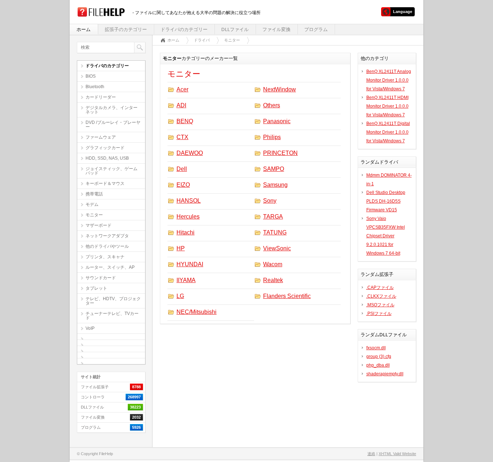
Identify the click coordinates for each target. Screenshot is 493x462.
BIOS (91, 76)
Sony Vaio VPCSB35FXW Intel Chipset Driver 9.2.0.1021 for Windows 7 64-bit (385, 236)
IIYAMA (186, 280)
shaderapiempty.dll (384, 373)
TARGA (273, 216)
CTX (182, 137)
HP (180, 248)
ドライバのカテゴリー (184, 29)
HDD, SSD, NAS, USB (107, 158)
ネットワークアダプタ (107, 235)
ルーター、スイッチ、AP (110, 267)
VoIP (90, 328)
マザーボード (99, 225)
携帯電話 (94, 194)
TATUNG (275, 232)
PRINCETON (280, 153)
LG (180, 296)
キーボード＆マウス (105, 183)
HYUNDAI (189, 264)
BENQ (184, 121)
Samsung (275, 185)
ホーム (84, 29)
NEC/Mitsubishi (196, 312)
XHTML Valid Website (397, 454)
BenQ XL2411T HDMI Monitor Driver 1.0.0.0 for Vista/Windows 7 (387, 106)
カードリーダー (101, 97)
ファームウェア (101, 137)
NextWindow (279, 89)
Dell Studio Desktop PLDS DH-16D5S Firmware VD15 (385, 201)
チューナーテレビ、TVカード (112, 315)
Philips (272, 137)
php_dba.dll (378, 365)
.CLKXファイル (381, 296)
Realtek (273, 280)
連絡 (371, 454)
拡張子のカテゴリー (126, 29)
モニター (94, 214)
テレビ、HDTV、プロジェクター (113, 301)
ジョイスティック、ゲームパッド (112, 171)
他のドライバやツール (107, 246)
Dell (181, 169)
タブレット (96, 288)
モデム (92, 204)
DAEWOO (189, 153)
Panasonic (277, 121)
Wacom (272, 264)
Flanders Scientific (287, 296)
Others (271, 105)
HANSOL (188, 201)
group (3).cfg (378, 356)
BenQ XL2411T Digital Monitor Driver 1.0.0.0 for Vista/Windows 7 (388, 132)
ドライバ (202, 40)
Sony (269, 201)
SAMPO (273, 169)
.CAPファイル (380, 287)
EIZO (183, 185)
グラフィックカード (105, 147)
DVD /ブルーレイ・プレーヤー (113, 124)
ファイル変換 (276, 29)
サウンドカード (101, 277)
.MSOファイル (380, 304)
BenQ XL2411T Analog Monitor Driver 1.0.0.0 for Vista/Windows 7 (388, 80)
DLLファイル (235, 29)
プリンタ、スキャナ (105, 256)
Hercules (188, 216)
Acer (182, 89)
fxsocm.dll (376, 347)
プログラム (316, 29)
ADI (181, 105)
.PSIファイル (379, 313)
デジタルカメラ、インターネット (112, 110)
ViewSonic (277, 248)
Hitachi (185, 232)
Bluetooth (95, 86)
